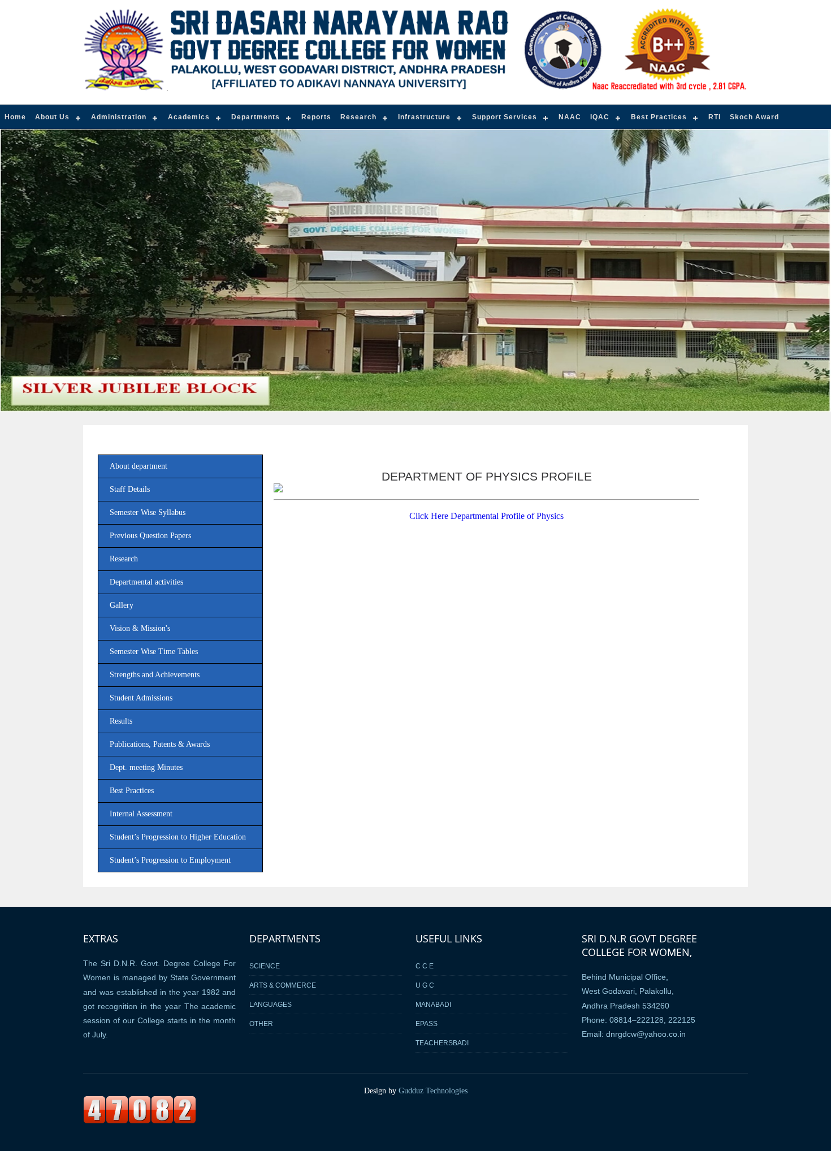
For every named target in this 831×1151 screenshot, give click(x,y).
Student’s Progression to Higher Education (178, 837)
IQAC (599, 117)
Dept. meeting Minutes (146, 767)
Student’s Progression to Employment (170, 860)
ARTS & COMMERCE (282, 985)
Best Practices (659, 117)
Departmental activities (146, 582)
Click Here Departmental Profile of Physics (486, 516)
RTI (714, 117)
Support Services (504, 117)
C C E (425, 966)
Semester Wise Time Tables (154, 651)
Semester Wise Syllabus (147, 512)
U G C (425, 985)
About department (138, 466)
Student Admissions (141, 698)
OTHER (261, 1023)
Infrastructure (424, 117)
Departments (255, 117)
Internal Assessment (141, 814)
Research (358, 117)
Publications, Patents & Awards (160, 744)
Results (121, 721)
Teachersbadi (442, 1042)
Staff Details (130, 489)
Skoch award (754, 117)
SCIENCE (264, 966)
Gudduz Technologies (433, 1091)
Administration (118, 117)
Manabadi (433, 1004)
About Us (52, 117)
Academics (189, 117)
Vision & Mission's (140, 628)
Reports (316, 117)
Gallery (121, 605)
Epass (427, 1023)
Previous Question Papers (150, 535)
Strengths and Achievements (155, 674)
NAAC (570, 117)
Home (15, 117)
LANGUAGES (270, 1004)
